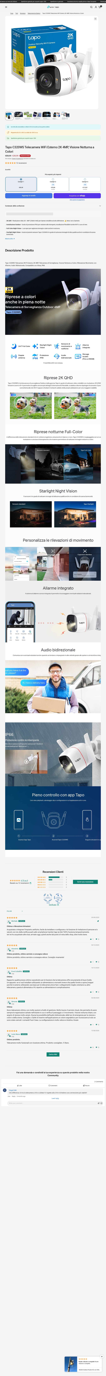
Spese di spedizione (17, 158)
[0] (99, 7)
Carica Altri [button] (53, 1054)
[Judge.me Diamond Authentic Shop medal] (48, 898)
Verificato (52, 905)
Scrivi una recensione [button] (85, 882)
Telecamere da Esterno (34, 13)
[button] (10, 163)
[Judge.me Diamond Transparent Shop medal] (58, 898)
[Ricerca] (91, 7)
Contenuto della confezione (14, 206)
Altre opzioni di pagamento (77, 199)
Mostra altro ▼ (10, 239)
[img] (12, 918)
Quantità (7, 169)
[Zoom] (95, 18)
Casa (11, 13)
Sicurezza (22, 13)
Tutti (16, 13)
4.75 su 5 (24, 881)
